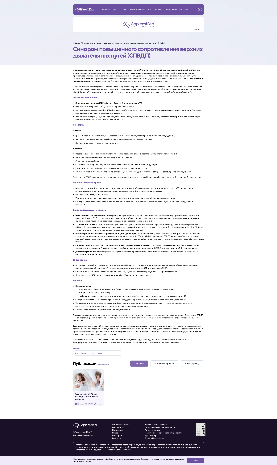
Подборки (117, 435)
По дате (140, 363)
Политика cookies (153, 430)
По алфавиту (193, 363)
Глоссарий (87, 43)
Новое (115, 433)
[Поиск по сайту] (199, 9)
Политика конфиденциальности (160, 427)
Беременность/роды (110, 9)
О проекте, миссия (121, 424)
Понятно (195, 460)
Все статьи (183, 9)
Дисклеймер (151, 435)
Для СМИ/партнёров (154, 438)
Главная (76, 43)
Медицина (159, 9)
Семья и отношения (137, 9)
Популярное (118, 430)
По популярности (165, 363)
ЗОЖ (150, 9)
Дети (124, 9)
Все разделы (171, 9)
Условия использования (156, 424)
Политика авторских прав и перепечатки (164, 433)
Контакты (116, 438)
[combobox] (98, 353)
